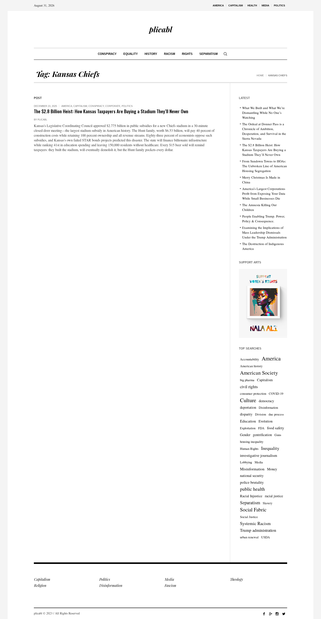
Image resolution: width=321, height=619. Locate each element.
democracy (266, 400)
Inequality (270, 448)
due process (276, 414)
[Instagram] (277, 613)
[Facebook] (264, 613)
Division (260, 414)
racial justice (274, 496)
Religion (40, 585)
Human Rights (249, 449)
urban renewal (249, 537)
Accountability (249, 359)
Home (260, 75)
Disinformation (268, 407)
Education (248, 421)
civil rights (249, 386)
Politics (127, 106)
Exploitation (247, 428)
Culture (248, 400)
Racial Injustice (251, 496)
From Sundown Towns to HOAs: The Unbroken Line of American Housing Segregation (264, 166)
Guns (277, 435)
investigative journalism (258, 455)
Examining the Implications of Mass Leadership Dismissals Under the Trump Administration (264, 232)
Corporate (112, 106)
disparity (246, 414)
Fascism (170, 585)
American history (251, 366)
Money (272, 469)
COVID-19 (276, 393)
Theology (236, 579)
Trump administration (258, 530)
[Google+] (270, 613)
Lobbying (246, 462)
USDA (265, 537)
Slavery (267, 503)
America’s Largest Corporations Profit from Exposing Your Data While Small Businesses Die (263, 193)
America (66, 106)
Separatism (250, 502)
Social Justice (249, 517)
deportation (248, 407)
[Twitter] (283, 613)
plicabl (42, 119)
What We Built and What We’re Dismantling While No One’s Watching (263, 113)
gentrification (262, 434)
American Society (259, 372)
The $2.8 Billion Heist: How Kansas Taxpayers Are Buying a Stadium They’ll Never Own (111, 111)
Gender (245, 434)
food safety (275, 427)
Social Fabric (253, 509)
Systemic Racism (255, 523)
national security (252, 475)
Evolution (266, 421)
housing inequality (251, 442)
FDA (261, 428)
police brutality (252, 482)
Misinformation (252, 468)
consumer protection (253, 393)
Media (259, 462)
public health (252, 489)
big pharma (247, 380)
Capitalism (80, 106)
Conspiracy (96, 106)
